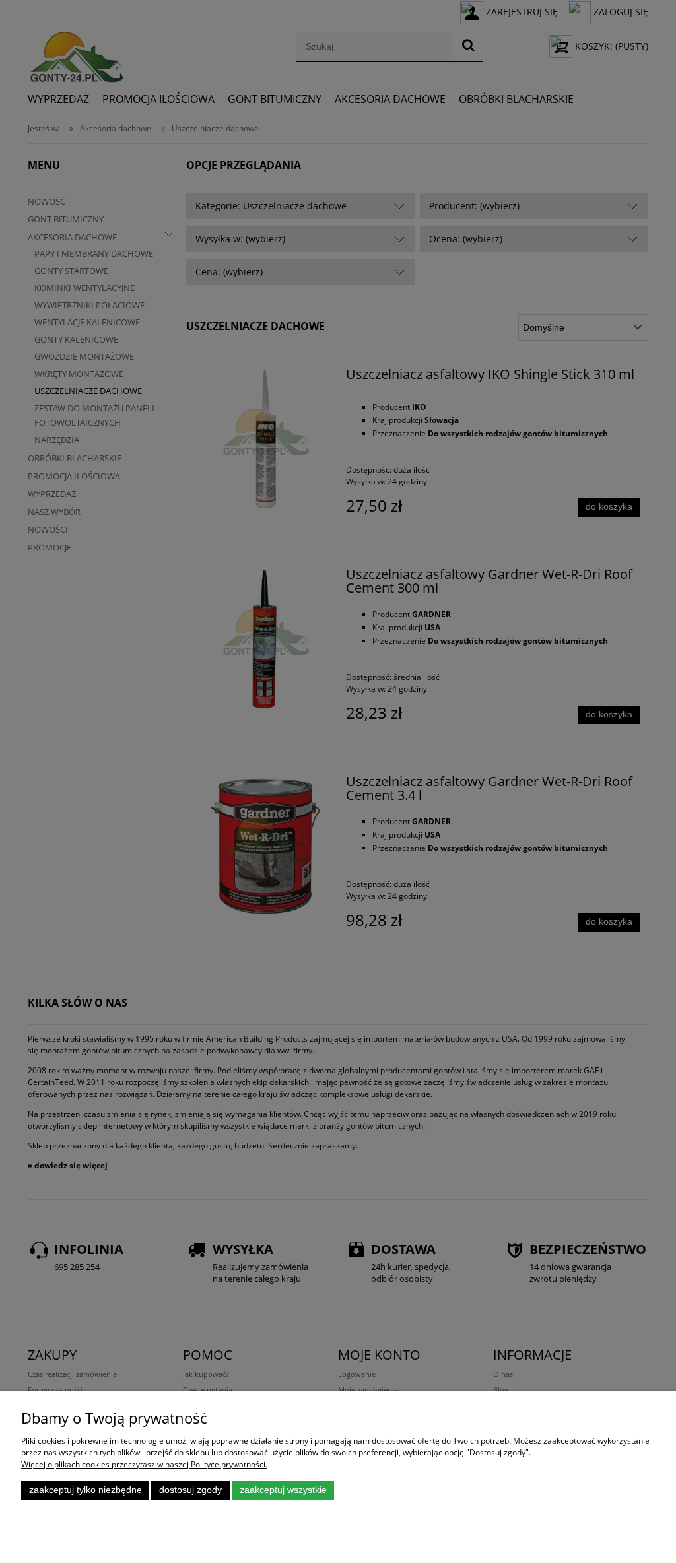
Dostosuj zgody (190, 1490)
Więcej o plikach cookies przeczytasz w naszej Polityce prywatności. (144, 1464)
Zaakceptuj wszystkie (283, 1490)
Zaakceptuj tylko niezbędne (85, 1490)
